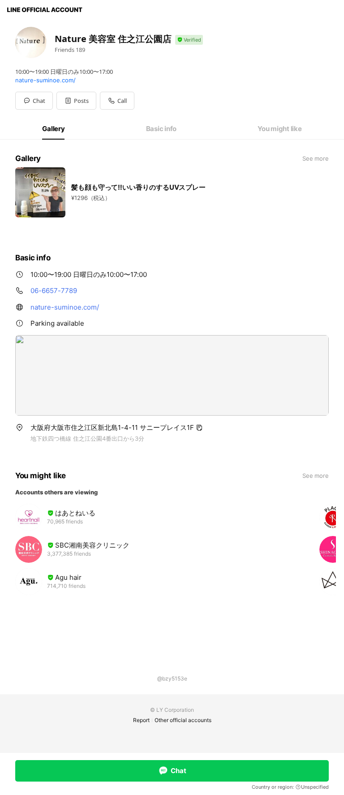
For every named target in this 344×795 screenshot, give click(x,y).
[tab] (53, 129)
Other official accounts (183, 720)
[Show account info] (189, 40)
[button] (76, 101)
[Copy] (199, 427)
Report (141, 720)
